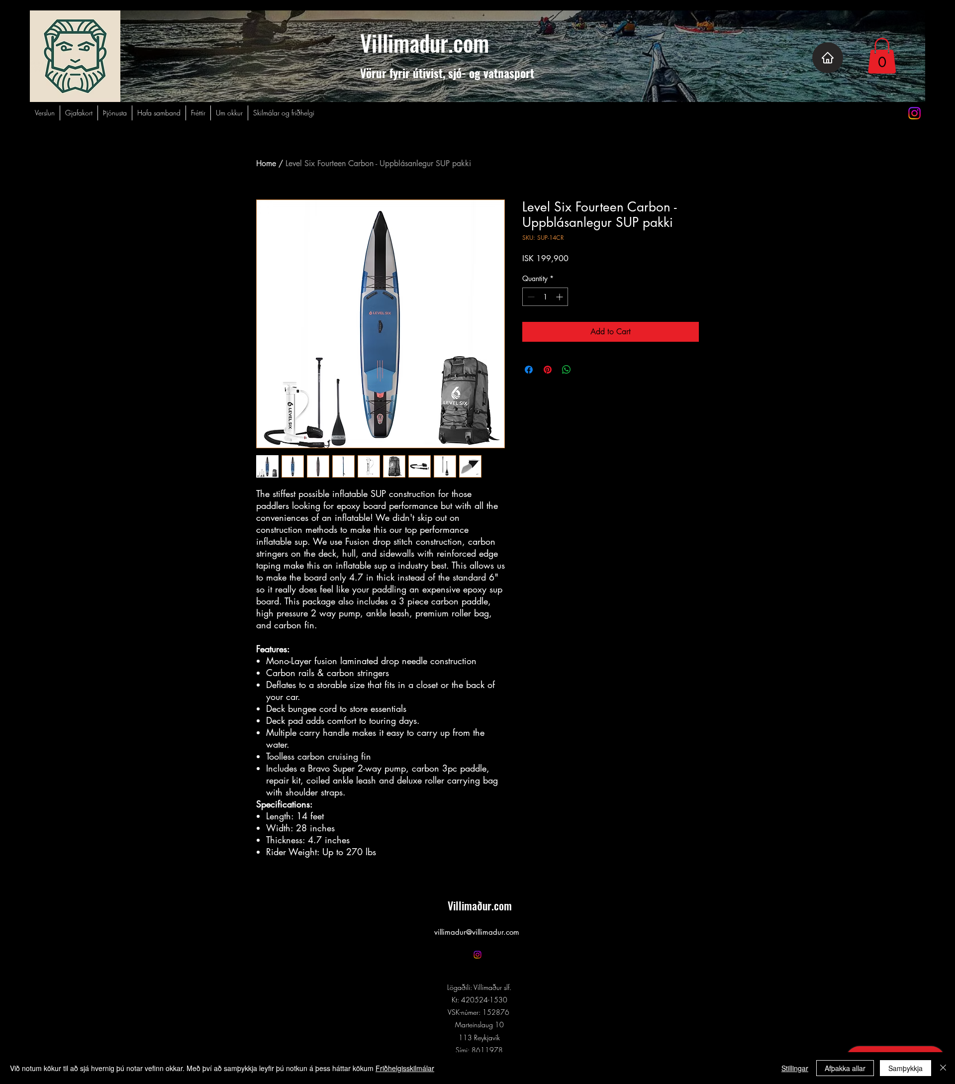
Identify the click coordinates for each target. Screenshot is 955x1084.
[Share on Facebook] (529, 370)
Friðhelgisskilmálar (405, 1068)
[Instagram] (914, 113)
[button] (882, 56)
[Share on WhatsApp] (567, 370)
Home (266, 163)
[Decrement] (530, 296)
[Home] (827, 57)
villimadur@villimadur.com (476, 932)
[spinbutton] (545, 296)
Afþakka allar (845, 1068)
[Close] (943, 1068)
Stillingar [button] (794, 1068)
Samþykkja (905, 1068)
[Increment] (560, 296)
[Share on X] (585, 370)
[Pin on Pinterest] (548, 370)
